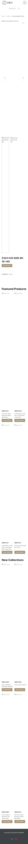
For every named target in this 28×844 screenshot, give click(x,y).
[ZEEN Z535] (8, 621)
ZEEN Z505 (5, 812)
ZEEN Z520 (18, 411)
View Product (7, 420)
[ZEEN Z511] (20, 482)
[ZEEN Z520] (20, 350)
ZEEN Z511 (17, 543)
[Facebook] (11, 839)
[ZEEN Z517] (8, 482)
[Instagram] (16, 839)
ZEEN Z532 (18, 682)
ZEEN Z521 (5, 411)
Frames (10, 274)
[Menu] (24, 2)
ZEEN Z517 (5, 543)
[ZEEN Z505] (8, 751)
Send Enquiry (7, 265)
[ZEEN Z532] (20, 621)
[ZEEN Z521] (8, 350)
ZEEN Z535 (5, 682)
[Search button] (18, 8)
